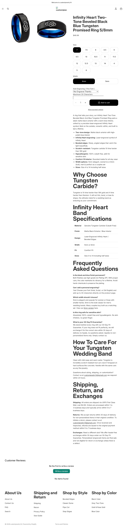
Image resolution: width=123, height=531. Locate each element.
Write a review (61, 471)
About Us (8, 499)
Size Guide (38, 515)
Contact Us (9, 503)
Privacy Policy (39, 511)
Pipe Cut (66, 507)
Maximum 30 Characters (82, 94)
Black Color (96, 499)
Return (36, 507)
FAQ (6, 507)
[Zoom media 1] (20, 27)
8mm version (89, 308)
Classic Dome (68, 503)
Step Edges (67, 511)
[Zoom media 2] (51, 27)
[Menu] (3, 9)
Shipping (37, 503)
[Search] (8, 8)
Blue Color (96, 511)
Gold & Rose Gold (98, 507)
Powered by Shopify (29, 524)
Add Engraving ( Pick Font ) (84, 89)
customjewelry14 (16, 524)
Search (7, 511)
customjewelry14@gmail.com (95, 375)
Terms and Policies (61, 524)
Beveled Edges (68, 499)
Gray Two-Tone (98, 503)
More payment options (95, 109)
